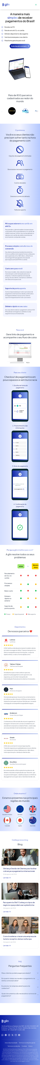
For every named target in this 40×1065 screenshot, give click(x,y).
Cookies (24, 1046)
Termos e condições (14, 1046)
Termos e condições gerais (27, 1043)
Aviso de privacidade (11, 1043)
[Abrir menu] (36, 5)
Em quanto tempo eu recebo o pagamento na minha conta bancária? (18, 979)
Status (30, 1046)
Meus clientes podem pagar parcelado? (16, 973)
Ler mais (6, 878)
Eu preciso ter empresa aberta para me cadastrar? (15, 987)
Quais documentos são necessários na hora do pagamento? (18, 995)
